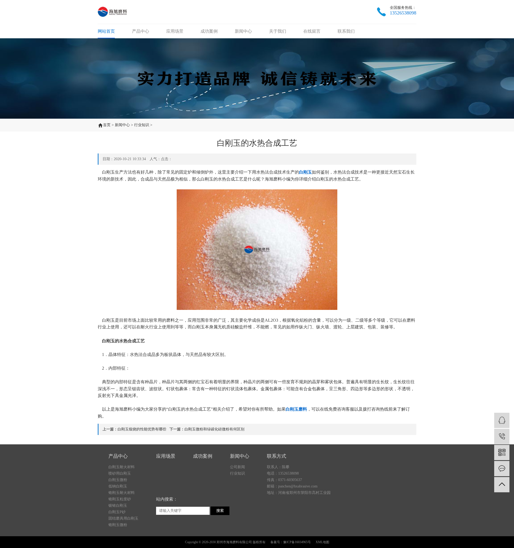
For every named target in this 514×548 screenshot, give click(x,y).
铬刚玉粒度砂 (119, 499)
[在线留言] (501, 468)
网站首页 (106, 31)
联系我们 (346, 31)
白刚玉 (305, 172)
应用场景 (174, 31)
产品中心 (140, 31)
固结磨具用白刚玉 (123, 518)
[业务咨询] (501, 420)
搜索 (220, 511)
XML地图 (322, 542)
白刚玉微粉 (117, 480)
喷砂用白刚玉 (119, 473)
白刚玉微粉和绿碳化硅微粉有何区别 (214, 429)
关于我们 (277, 31)
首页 (107, 125)
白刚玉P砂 (117, 512)
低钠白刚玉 (117, 486)
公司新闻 (237, 467)
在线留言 (311, 31)
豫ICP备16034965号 (297, 542)
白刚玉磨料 (296, 409)
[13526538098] (501, 436)
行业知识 (141, 125)
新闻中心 (243, 31)
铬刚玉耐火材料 (121, 493)
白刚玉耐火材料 (121, 467)
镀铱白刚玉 (117, 506)
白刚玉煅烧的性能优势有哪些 (142, 429)
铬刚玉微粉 (117, 525)
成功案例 (209, 31)
